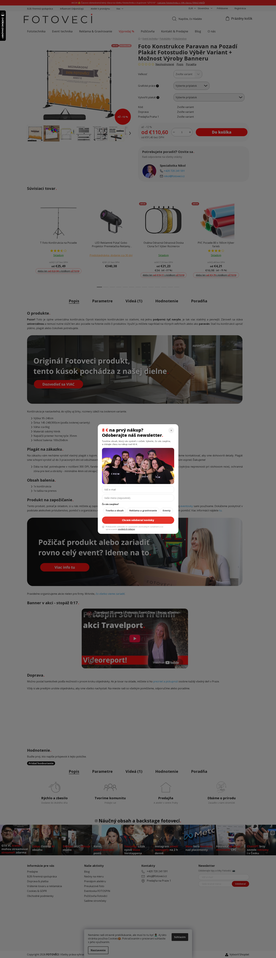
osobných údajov (126, 529)
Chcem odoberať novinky (138, 520)
